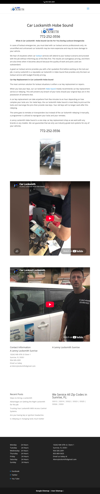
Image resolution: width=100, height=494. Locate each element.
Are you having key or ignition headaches (27, 415)
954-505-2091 (15, 360)
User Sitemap (57, 491)
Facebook (15, 471)
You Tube (15, 478)
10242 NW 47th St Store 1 (20, 354)
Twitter (14, 475)
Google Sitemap (42, 491)
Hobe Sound (51, 89)
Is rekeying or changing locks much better (27, 419)
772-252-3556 (50, 36)
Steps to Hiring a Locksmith (21, 398)
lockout (39, 56)
